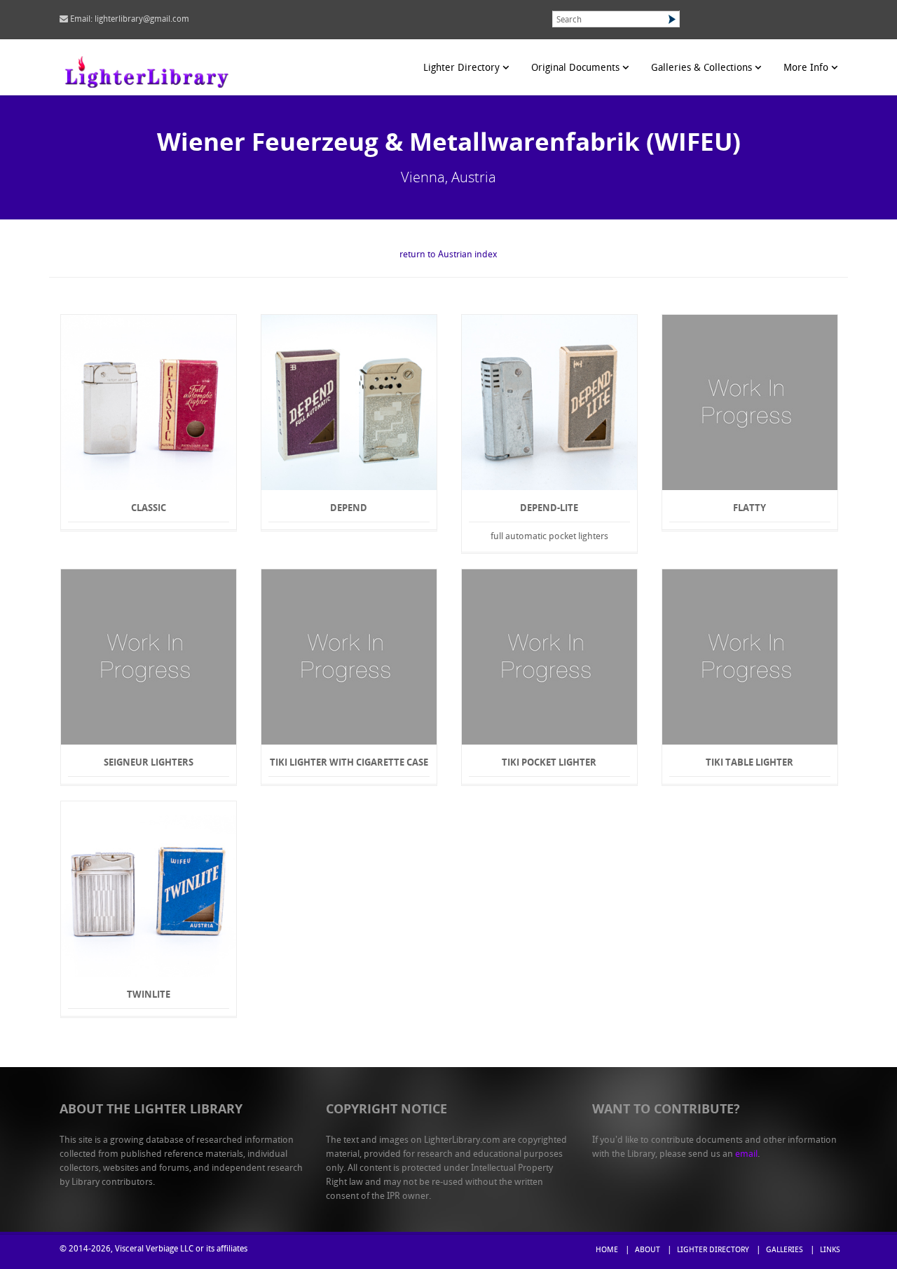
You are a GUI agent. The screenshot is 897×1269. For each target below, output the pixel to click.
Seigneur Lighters (148, 762)
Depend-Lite (549, 507)
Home (607, 1250)
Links (830, 1250)
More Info (807, 68)
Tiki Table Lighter (749, 762)
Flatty (749, 507)
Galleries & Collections (703, 68)
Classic (148, 507)
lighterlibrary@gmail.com (142, 19)
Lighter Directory (462, 68)
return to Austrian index (448, 254)
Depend (348, 507)
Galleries (784, 1250)
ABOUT (647, 1250)
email (746, 1154)
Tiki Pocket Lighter (549, 762)
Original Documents (576, 68)
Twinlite (148, 994)
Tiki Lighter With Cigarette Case (349, 762)
